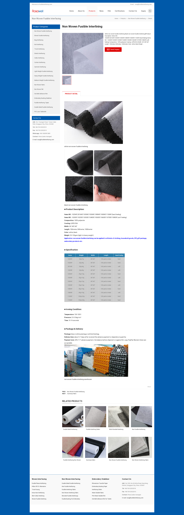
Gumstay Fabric (71, 393)
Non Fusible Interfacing (138, 429)
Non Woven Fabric (39, 85)
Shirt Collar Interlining (38, 496)
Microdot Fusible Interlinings (70, 496)
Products (92, 11)
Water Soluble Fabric (98, 492)
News (102, 11)
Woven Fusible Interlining (39, 499)
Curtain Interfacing (39, 62)
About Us (81, 11)
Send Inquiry (114, 49)
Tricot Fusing (36, 489)
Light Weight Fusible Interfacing (43, 71)
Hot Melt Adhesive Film (41, 93)
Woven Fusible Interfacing (41, 35)
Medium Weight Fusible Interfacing (44, 80)
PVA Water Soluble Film (98, 496)
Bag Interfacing (38, 40)
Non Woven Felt (38, 89)
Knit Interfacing (38, 44)
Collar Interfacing (39, 58)
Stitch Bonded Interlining (116, 429)
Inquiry (143, 11)
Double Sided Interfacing (70, 429)
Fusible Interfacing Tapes (41, 102)
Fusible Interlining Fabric (93, 429)
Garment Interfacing (40, 67)
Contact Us (133, 11)
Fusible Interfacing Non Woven (72, 460)
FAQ (109, 11)
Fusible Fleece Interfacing (39, 483)
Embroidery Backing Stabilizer (43, 98)
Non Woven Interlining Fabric (140, 460)
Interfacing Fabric (97, 489)
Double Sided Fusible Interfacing (43, 107)
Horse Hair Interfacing (38, 492)
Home (71, 11)
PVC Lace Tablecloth (40, 111)
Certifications (120, 11)
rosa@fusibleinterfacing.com (143, 4)
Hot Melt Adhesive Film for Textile (101, 499)
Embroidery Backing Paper (99, 486)
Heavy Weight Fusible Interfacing (43, 76)
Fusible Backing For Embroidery (71, 499)
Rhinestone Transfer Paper (100, 483)
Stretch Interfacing (39, 53)
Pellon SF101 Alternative (39, 486)
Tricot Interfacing (39, 49)
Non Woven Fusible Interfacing (46, 18)
